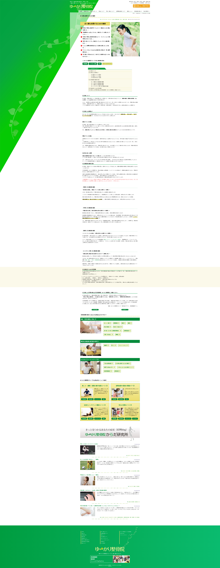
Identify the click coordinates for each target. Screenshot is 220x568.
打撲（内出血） (107, 334)
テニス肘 (115, 517)
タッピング (97, 399)
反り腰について (92, 70)
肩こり (121, 19)
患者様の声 (102, 541)
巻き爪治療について (104, 536)
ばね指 (130, 501)
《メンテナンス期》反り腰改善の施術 (100, 86)
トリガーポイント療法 (115, 239)
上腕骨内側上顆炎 (120, 517)
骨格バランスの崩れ (97, 76)
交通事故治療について (120, 11)
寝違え (135, 486)
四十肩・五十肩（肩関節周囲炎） (112, 330)
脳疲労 (105, 345)
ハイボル (135, 418)
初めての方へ (93, 11)
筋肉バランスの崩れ (97, 74)
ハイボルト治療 (93, 63)
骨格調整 (85, 63)
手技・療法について (110, 11)
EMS (100, 63)
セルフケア (111, 517)
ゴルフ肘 (102, 517)
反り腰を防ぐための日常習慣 (95, 88)
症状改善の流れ (137, 11)
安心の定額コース (124, 405)
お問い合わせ (147, 2)
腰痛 (123, 19)
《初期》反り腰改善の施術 (98, 81)
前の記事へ (96, 309)
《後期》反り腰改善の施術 (98, 84)
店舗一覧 (86, 11)
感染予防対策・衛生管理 (85, 541)
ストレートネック (123, 345)
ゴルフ (129, 455)
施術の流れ (83, 536)
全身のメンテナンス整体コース (94, 405)
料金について (101, 11)
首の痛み (138, 486)
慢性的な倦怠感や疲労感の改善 (89, 341)
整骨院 (133, 517)
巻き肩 (135, 455)
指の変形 (132, 501)
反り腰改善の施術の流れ (94, 79)
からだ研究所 (103, 543)
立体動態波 (97, 259)
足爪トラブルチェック (104, 538)
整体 (130, 517)
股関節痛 (115, 323)
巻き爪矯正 (146, 11)
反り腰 (113, 19)
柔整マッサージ (107, 239)
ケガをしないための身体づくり (125, 367)
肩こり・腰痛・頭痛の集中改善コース (94, 385)
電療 (104, 399)
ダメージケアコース (107, 63)
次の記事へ (124, 309)
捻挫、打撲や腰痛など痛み (88, 319)
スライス (132, 455)
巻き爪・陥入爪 (117, 326)
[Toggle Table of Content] (89, 68)
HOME (80, 11)
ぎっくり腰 (106, 323)
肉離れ (117, 334)
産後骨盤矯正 (107, 371)
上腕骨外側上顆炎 (126, 517)
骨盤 (126, 19)
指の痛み (136, 501)
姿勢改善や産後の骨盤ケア (124, 385)
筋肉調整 (90, 399)
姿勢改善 (116, 371)
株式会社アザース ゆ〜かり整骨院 (105, 565)
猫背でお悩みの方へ (108, 367)
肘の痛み (138, 517)
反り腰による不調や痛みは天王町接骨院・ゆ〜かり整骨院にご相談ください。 (105, 89)
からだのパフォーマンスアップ (89, 359)
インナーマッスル (104, 19)
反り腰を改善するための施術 (122, 363)
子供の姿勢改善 (107, 363)
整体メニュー (130, 11)
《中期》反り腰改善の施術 (98, 83)
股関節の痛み (117, 19)
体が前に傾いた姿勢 (97, 77)
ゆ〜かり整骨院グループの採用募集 (137, 2)
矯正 (89, 259)
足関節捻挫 (126, 330)
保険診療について (84, 538)
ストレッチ (109, 19)
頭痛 (123, 323)
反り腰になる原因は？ (94, 72)
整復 (86, 259)
